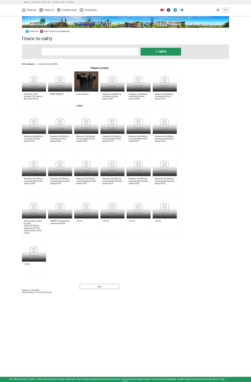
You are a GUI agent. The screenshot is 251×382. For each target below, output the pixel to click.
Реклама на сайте (58, 2)
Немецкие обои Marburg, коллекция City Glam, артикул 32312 (164, 96)
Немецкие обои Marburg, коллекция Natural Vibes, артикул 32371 (138, 138)
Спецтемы (90, 10)
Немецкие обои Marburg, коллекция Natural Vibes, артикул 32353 (85, 138)
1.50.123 (79, 221)
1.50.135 (132, 221)
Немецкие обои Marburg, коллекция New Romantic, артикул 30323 (139, 181)
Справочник (69, 10)
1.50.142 (158, 221)
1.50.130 (105, 221)
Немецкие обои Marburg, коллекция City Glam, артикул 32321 (59, 138)
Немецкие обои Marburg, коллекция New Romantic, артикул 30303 (60, 181)
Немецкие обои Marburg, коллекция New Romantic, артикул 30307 (86, 181)
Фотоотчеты (46, 2)
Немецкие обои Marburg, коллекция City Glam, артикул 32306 (138, 96)
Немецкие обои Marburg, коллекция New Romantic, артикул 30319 (112, 181)
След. (44, 292)
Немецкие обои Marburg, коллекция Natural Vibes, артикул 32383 (33, 181)
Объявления (35, 2)
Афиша (26, 2)
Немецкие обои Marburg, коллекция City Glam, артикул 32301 (111, 96)
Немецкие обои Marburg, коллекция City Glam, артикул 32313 (33, 138)
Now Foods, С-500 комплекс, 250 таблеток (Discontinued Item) (33, 96)
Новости (49, 10)
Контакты (70, 2)
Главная (31, 10)
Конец (49, 292)
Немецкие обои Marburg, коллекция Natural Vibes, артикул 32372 (164, 138)
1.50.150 (27, 264)
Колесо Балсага (82, 94)
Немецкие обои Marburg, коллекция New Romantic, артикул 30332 (165, 181)
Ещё (99, 286)
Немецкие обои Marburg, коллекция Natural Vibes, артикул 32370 (111, 138)
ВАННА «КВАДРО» (57, 94)
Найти (162, 51)
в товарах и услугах (47, 64)
